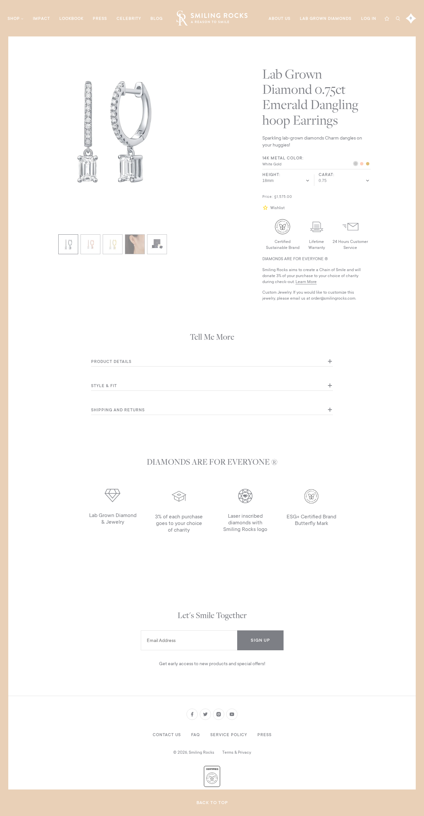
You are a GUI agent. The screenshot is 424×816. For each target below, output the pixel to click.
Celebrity (129, 18)
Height (270, 174)
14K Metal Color (282, 158)
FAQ (195, 734)
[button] (266, 207)
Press (100, 18)
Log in (368, 18)
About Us (280, 18)
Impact (41, 18)
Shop (14, 18)
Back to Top (212, 802)
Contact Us (167, 734)
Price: (267, 197)
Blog (156, 18)
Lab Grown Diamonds (325, 18)
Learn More (306, 281)
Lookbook (71, 18)
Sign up (260, 640)
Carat (326, 174)
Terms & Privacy (236, 752)
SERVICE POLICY (228, 734)
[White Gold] (355, 164)
